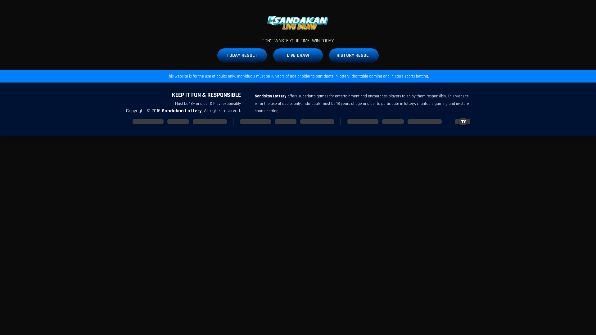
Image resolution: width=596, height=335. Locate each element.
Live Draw (298, 55)
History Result (354, 55)
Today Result (242, 55)
